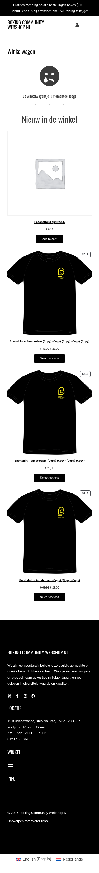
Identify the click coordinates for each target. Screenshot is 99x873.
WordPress (39, 821)
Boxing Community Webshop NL (25, 24)
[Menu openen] (62, 25)
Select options (49, 358)
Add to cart (49, 239)
